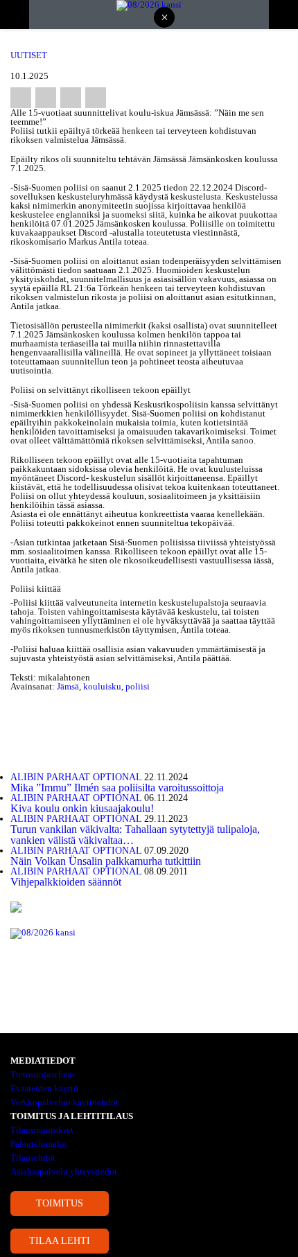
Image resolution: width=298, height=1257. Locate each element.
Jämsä (68, 686)
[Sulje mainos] (164, 18)
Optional (117, 777)
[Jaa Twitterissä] (45, 97)
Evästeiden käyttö (44, 1088)
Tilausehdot (32, 1157)
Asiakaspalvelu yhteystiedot (63, 1171)
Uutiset (28, 55)
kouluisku (102, 686)
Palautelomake (38, 1144)
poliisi (137, 686)
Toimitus (59, 1203)
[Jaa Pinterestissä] (70, 97)
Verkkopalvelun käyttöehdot (64, 1102)
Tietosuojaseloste (43, 1074)
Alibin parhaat (50, 777)
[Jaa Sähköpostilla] (95, 97)
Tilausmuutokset (41, 1130)
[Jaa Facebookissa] (20, 97)
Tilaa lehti (59, 1241)
